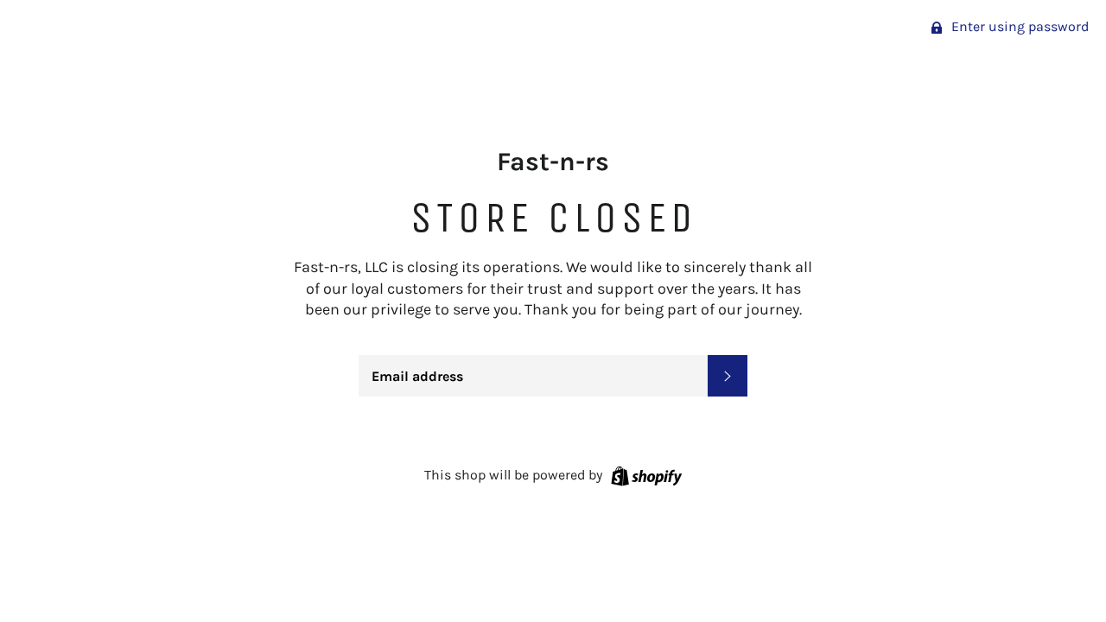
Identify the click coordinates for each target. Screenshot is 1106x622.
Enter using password (1018, 26)
